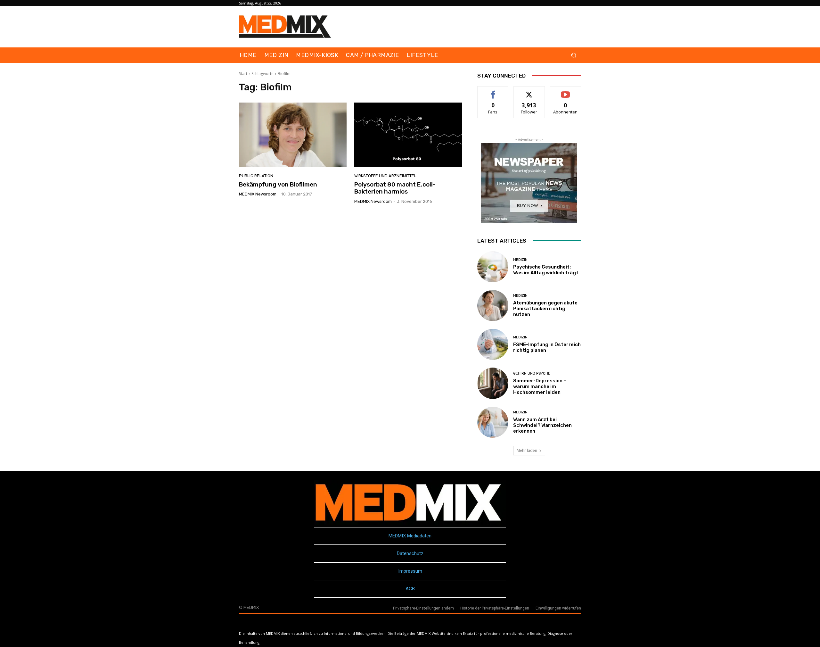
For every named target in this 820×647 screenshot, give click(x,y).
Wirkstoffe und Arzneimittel (385, 176)
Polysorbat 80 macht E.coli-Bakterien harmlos (395, 188)
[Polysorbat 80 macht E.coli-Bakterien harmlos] (408, 135)
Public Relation (256, 176)
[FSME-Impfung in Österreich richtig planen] (492, 344)
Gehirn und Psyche (531, 373)
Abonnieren (566, 91)
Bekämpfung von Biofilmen (278, 184)
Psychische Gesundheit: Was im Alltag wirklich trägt (545, 270)
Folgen (529, 91)
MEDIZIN (520, 259)
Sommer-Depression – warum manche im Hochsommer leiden (539, 386)
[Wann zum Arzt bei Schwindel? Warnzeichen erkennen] (492, 422)
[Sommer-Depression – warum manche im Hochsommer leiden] (492, 383)
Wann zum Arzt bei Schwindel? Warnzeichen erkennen (542, 425)
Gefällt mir (493, 91)
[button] (573, 55)
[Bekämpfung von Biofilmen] (293, 135)
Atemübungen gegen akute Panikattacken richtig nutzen (545, 308)
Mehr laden (527, 450)
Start (243, 73)
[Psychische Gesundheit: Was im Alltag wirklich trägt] (492, 266)
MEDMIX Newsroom (257, 194)
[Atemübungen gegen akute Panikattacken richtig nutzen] (492, 305)
